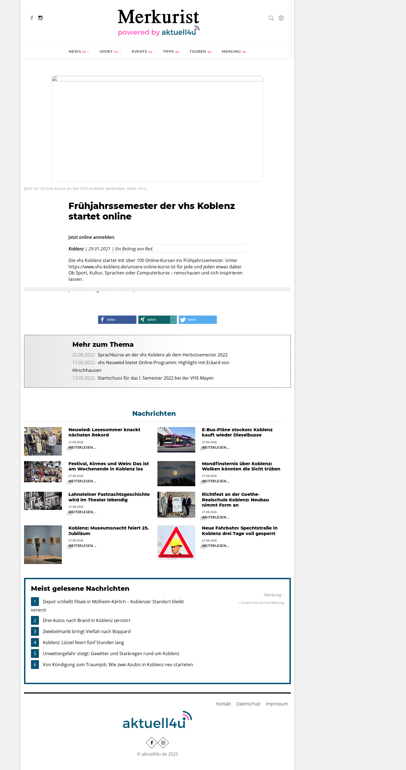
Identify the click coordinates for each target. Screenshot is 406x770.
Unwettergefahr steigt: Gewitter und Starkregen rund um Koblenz (111, 653)
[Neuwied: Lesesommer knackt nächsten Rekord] (43, 441)
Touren (200, 51)
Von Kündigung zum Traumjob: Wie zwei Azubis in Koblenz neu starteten (118, 664)
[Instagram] (40, 17)
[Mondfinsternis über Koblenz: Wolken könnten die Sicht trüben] (176, 473)
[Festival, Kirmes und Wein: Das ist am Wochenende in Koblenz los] (43, 471)
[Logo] (158, 22)
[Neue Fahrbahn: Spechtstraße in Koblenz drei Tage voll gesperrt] (176, 542)
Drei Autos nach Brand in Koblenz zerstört (86, 620)
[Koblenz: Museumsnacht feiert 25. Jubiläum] (43, 544)
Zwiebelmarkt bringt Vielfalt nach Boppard (87, 631)
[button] (117, 320)
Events (142, 51)
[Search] (271, 17)
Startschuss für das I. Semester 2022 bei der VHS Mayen (156, 378)
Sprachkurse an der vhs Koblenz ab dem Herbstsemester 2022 (163, 355)
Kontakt (223, 704)
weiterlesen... (82, 447)
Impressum (277, 704)
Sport (109, 51)
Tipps (171, 51)
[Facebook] (32, 17)
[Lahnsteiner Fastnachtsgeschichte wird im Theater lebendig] (43, 501)
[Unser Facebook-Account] (151, 742)
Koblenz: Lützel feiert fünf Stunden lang (83, 642)
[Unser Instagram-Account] (163, 742)
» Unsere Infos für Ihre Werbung (261, 602)
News (77, 51)
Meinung (234, 51)
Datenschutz (248, 704)
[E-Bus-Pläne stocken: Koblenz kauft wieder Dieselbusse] (176, 439)
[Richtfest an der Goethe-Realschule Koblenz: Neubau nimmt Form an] (176, 504)
